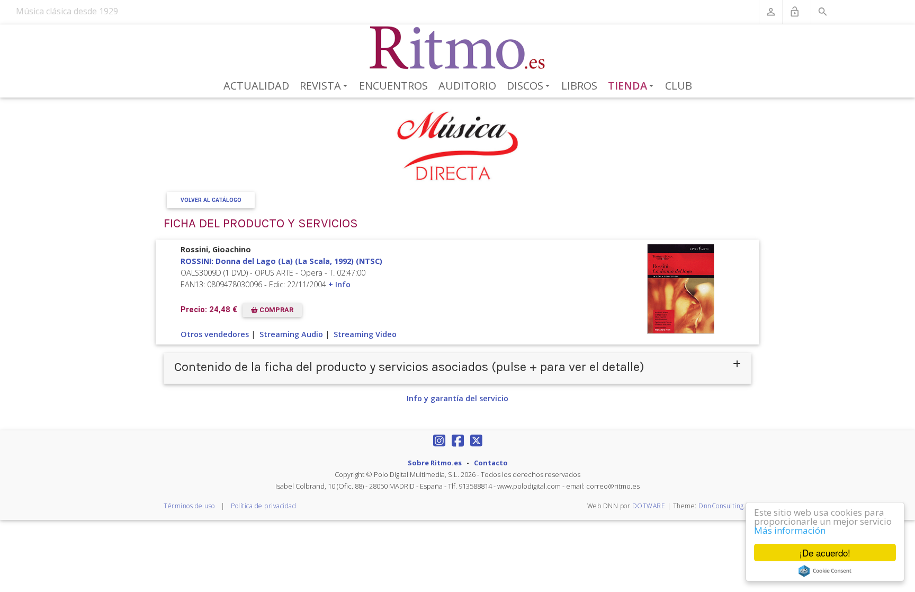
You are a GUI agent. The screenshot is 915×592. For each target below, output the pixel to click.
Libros (579, 85)
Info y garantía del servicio (457, 398)
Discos (530, 86)
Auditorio (467, 85)
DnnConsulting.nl (724, 505)
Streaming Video (365, 334)
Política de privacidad (263, 505)
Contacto (491, 462)
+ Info (339, 284)
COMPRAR (275, 309)
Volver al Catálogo (211, 200)
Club (678, 85)
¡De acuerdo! (825, 552)
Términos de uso (189, 505)
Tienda (633, 86)
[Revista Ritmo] (458, 48)
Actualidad (256, 85)
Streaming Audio (291, 334)
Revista (325, 86)
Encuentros (393, 85)
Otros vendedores (215, 334)
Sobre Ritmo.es (435, 462)
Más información (790, 530)
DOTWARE (649, 505)
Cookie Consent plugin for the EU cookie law (825, 571)
